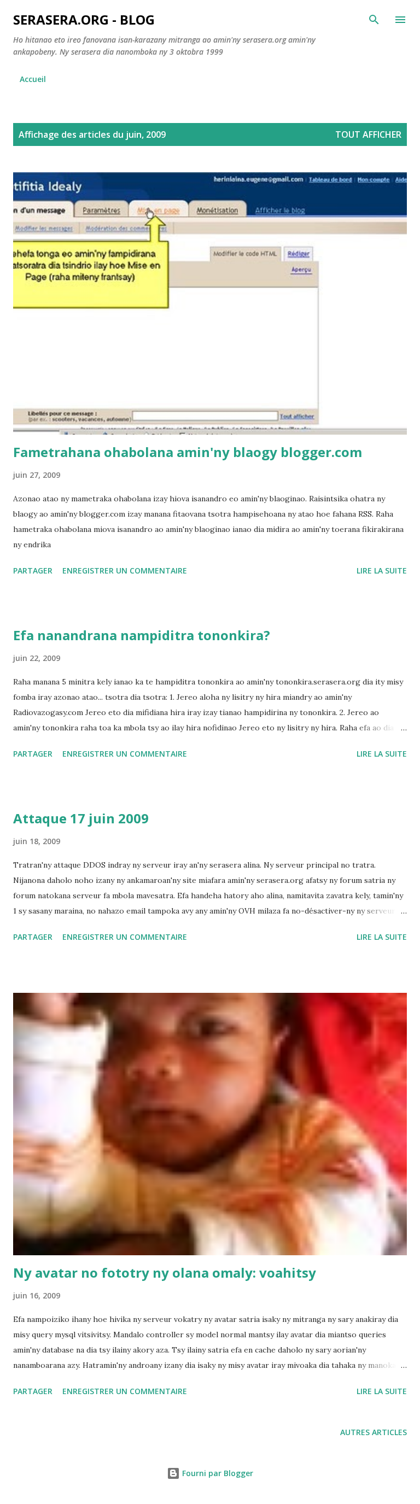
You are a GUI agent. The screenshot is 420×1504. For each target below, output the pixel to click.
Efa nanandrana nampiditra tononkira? (141, 635)
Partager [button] (32, 570)
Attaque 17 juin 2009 (81, 818)
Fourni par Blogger (216, 1473)
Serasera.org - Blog (84, 19)
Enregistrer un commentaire (124, 570)
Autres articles (373, 1432)
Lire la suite (382, 570)
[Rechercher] (374, 19)
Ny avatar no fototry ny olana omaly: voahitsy (164, 1272)
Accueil (33, 79)
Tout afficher (368, 134)
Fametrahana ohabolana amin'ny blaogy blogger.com (187, 452)
